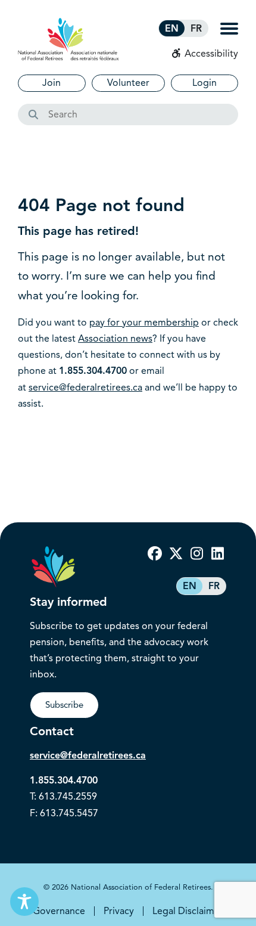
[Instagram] (196, 554)
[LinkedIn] (217, 554)
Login (204, 83)
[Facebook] (155, 554)
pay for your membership (144, 323)
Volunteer (128, 83)
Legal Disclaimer (187, 911)
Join (51, 83)
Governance (59, 911)
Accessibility (210, 54)
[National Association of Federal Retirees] (68, 39)
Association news (115, 339)
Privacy (119, 911)
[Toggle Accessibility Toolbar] (24, 901)
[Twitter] (176, 554)
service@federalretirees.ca (85, 388)
